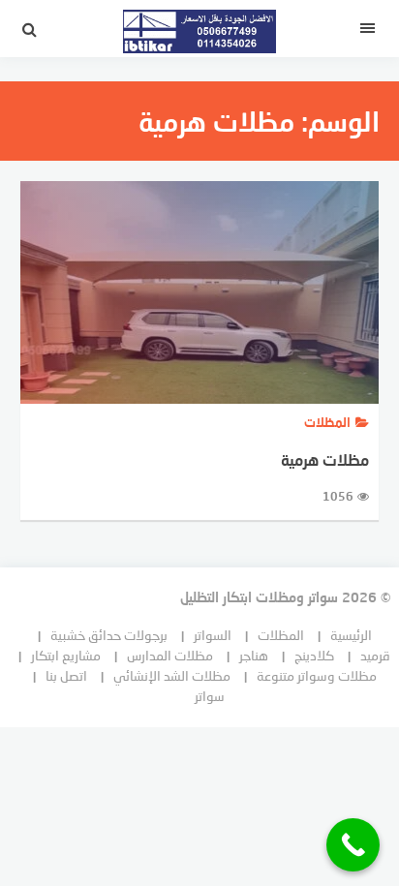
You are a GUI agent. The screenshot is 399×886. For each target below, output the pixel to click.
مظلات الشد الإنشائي (171, 675)
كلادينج (314, 655)
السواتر (212, 634)
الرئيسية (351, 634)
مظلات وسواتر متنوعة (317, 675)
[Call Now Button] (353, 844)
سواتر (210, 695)
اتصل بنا (66, 675)
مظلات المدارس (170, 655)
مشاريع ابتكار (66, 655)
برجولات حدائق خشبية (109, 634)
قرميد (375, 655)
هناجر (253, 655)
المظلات (281, 634)
